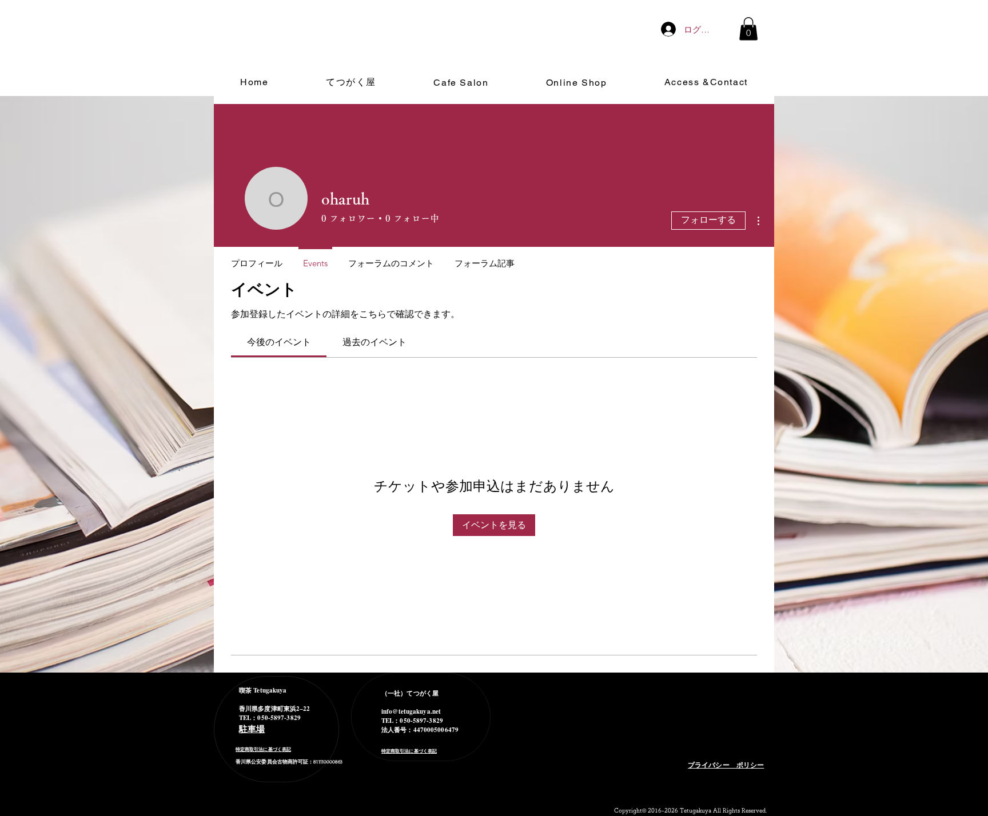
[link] (279, 342)
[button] (748, 29)
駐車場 (252, 728)
